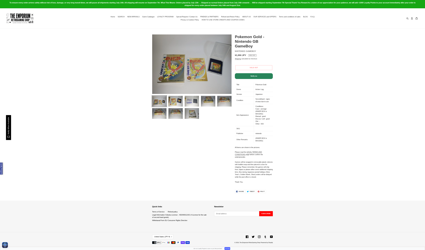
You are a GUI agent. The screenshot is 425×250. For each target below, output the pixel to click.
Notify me (254, 76)
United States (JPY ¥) (162, 237)
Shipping (238, 59)
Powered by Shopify (267, 242)
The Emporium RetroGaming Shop (250, 242)
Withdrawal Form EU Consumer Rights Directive (169, 220)
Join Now (227, 248)
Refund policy (173, 212)
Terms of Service (158, 212)
